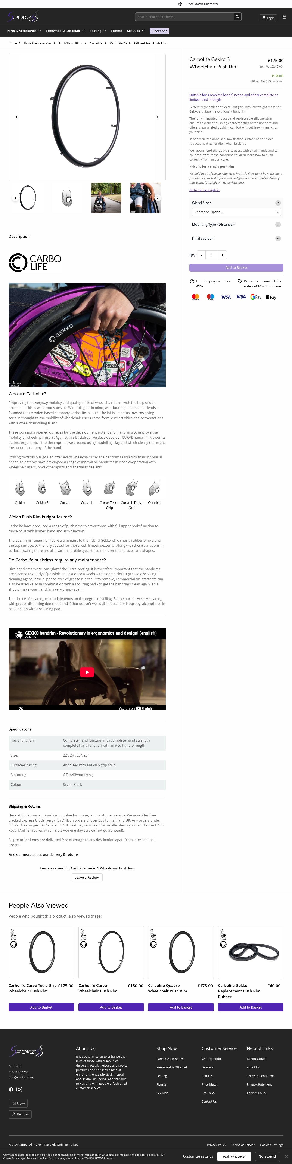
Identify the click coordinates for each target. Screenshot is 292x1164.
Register (23, 1114)
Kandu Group (256, 1059)
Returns (207, 1076)
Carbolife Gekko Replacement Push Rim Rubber (239, 991)
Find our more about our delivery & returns (44, 854)
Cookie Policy (11, 1158)
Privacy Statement (259, 1084)
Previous (15, 197)
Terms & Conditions (260, 1076)
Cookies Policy (256, 1093)
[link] (268, 17)
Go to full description (204, 190)
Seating (161, 1076)
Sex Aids (162, 1093)
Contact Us (209, 1101)
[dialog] (146, 1156)
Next (157, 197)
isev (75, 1145)
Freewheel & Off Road (171, 1067)
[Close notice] (286, 1156)
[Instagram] (19, 1089)
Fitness (161, 1084)
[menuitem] (24, 31)
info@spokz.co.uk (21, 1077)
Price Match (210, 1084)
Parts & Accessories (170, 1059)
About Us (253, 1067)
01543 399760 (18, 1072)
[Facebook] (11, 1089)
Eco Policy (208, 1093)
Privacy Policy (216, 1145)
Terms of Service (243, 1145)
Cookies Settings (271, 1145)
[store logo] (22, 17)
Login (21, 1103)
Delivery (207, 1067)
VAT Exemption (212, 1059)
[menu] (88, 31)
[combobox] (188, 16)
